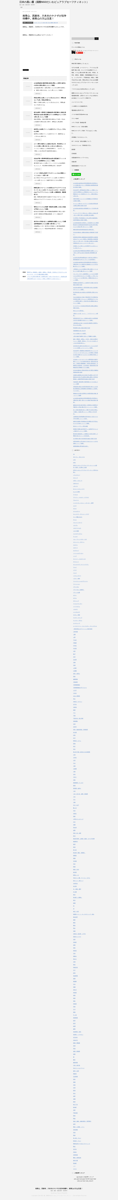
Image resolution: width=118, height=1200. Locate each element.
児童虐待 (75, 682)
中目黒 (75, 648)
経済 (74, 1023)
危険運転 (75, 721)
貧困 (74, 1082)
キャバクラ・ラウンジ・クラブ (81, 514)
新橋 (74, 858)
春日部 (75, 872)
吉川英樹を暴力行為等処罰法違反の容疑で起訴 (85, 438)
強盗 (74, 816)
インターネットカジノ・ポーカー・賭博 (83, 503)
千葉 (74, 715)
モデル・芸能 (76, 615)
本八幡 (75, 892)
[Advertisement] (35, 54)
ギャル (75, 519)
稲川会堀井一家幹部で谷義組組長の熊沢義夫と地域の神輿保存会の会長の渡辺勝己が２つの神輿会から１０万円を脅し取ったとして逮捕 (50, 115)
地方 (74, 746)
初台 (74, 698)
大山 (74, 763)
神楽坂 (75, 992)
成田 (74, 830)
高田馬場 (75, 1155)
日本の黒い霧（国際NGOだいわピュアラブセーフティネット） (54, 2)
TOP (21, 7)
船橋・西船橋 (76, 1043)
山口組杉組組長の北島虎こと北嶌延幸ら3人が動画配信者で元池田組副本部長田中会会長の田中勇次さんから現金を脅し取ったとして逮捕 (86, 224)
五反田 (75, 659)
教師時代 (75, 841)
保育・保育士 (76, 673)
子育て (75, 777)
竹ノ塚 (75, 1015)
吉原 (74, 724)
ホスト (75, 595)
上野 (74, 637)
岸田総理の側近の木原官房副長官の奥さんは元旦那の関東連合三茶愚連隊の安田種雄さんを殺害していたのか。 (85, 388)
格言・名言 (76, 911)
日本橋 (75, 861)
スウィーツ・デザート (78, 542)
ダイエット (76, 561)
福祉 (74, 1001)
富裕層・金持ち (77, 788)
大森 (74, 766)
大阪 (74, 771)
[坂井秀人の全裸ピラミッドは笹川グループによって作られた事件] (27, 136)
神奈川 (75, 989)
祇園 (74, 987)
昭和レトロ (76, 875)
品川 (74, 738)
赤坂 (74, 1085)
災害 (74, 961)
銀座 (74, 1101)
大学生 (75, 757)
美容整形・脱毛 (77, 1031)
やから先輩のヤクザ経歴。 (80, 333)
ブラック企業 (76, 592)
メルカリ (75, 609)
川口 (74, 799)
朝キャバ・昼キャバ (78, 880)
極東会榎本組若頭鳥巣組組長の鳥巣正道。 (84, 229)
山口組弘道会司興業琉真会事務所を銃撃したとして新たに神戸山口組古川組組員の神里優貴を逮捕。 (85, 252)
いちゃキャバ (76, 475)
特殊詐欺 (75, 967)
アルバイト (76, 500)
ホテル (75, 598)
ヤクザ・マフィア (38, 22)
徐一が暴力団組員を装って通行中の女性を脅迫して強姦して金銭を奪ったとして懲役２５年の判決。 (85, 411)
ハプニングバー (77, 575)
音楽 (74, 1132)
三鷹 (74, 634)
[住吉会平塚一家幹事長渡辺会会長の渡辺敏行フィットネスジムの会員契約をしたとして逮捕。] (27, 165)
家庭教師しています (78, 782)
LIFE (74, 459)
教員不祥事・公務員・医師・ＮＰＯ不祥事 (84, 838)
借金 (74, 676)
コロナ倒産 (76, 531)
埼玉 (74, 749)
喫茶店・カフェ (77, 740)
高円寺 (75, 1149)
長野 (74, 1110)
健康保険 (75, 679)
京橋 (74, 662)
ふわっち (75, 486)
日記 (74, 864)
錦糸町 (75, 1107)
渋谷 (74, 953)
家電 (74, 785)
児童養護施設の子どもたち (80, 687)
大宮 (74, 760)
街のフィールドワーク (78, 1068)
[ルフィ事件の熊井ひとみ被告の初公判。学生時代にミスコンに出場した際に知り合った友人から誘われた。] (27, 151)
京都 (74, 665)
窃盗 (74, 1006)
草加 (74, 1048)
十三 (74, 712)
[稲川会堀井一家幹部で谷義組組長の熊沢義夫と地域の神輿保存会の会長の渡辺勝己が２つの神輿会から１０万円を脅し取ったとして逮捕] (27, 119)
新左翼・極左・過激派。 (79, 852)
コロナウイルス (77, 528)
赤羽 (74, 1087)
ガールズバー (76, 511)
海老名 (75, 950)
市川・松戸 (76, 805)
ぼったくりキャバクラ (78, 489)
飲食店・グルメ (77, 1141)
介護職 (75, 671)
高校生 (75, 1152)
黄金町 (75, 1163)
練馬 (74, 1029)
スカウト (75, 545)
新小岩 (75, 850)
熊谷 (74, 964)
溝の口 (75, 959)
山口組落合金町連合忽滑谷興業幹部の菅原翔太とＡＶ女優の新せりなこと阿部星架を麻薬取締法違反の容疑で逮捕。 (85, 185)
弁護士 (75, 813)
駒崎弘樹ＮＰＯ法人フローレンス (81, 1143)
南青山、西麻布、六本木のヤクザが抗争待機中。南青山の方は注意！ (59, 1188)
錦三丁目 (75, 1104)
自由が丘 (75, 1040)
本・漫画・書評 (77, 889)
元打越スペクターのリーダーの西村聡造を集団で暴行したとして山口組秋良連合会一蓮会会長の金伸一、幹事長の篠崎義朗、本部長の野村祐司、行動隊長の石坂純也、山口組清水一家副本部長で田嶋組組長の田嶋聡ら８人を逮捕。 (85, 363)
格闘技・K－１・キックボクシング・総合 (83, 914)
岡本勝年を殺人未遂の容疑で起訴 (81, 328)
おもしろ (75, 477)
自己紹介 (75, 1037)
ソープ (75, 556)
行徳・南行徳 (76, 1065)
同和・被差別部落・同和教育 (80, 729)
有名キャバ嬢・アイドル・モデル (81, 878)
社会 (49, 22)
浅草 (74, 939)
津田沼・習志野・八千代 (79, 934)
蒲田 (74, 1054)
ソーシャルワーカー (78, 553)
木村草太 (75, 883)
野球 (74, 1090)
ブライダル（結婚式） (78, 589)
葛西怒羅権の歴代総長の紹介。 (81, 446)
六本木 (43, 22)
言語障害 (75, 1076)
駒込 (74, 1146)
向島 (74, 735)
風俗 (74, 1135)
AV (74, 454)
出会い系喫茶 (76, 696)
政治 (74, 836)
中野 (74, 651)
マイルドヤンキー (77, 603)
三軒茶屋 (75, 631)
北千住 (75, 704)
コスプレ (75, 525)
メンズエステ (76, 612)
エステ (75, 505)
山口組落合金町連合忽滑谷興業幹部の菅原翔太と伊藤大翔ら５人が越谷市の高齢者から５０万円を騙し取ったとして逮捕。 (85, 264)
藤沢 (74, 1059)
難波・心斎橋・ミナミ (78, 1127)
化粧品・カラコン (77, 701)
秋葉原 (75, 1003)
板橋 (74, 903)
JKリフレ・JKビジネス (79, 457)
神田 (74, 995)
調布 (74, 1079)
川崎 (74, 802)
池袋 (74, 931)
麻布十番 (56, 22)
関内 (74, 1115)
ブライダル (76, 587)
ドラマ (75, 570)
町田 (74, 973)
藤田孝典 (75, 1062)
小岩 (74, 791)
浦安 (74, 948)
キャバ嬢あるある (77, 517)
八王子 (75, 690)
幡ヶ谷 (75, 808)
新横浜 (75, 855)
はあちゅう (76, 483)
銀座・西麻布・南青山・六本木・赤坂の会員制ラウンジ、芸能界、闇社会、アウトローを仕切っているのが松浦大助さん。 (85, 341)
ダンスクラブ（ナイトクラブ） (81, 564)
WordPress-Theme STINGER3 (59, 1193)
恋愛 (74, 824)
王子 (74, 970)
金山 (74, 1093)
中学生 (75, 645)
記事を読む (37, 93)
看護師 (75, 981)
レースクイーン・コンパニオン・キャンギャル (85, 626)
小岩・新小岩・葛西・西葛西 (80, 794)
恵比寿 (75, 827)
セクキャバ (76, 550)
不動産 (75, 643)
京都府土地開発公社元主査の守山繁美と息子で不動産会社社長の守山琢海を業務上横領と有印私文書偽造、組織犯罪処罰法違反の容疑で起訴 (85, 377)
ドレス (75, 573)
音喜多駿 (75, 1129)
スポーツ (75, 547)
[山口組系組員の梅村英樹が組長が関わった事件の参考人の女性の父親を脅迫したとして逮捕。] (27, 90)
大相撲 (75, 768)
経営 (74, 1020)
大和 (74, 754)
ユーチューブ (76, 623)
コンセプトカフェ (77, 533)
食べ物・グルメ (77, 1138)
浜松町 (75, 942)
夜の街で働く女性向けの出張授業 (81, 752)
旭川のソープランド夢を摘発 (80, 426)
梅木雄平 (75, 917)
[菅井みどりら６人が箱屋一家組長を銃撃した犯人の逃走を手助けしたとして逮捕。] (27, 214)
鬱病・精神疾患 (77, 1157)
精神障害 (75, 1017)
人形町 (75, 668)
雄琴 (74, 1124)
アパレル (75, 494)
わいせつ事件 (76, 491)
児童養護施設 (76, 684)
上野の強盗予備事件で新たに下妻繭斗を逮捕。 (85, 336)
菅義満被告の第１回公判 (79, 330)
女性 (74, 774)
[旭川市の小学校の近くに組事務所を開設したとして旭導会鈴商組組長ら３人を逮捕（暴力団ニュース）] (27, 228)
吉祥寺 (75, 726)
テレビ (75, 567)
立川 (74, 1009)
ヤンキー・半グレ (77, 620)
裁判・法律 (76, 1071)
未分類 (75, 886)
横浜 (74, 922)
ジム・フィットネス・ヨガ (80, 539)
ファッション (76, 584)
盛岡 (74, 978)
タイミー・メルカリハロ (79, 559)
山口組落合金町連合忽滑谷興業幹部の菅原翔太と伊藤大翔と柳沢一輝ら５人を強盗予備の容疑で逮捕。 (85, 400)
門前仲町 (75, 1113)
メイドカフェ (76, 606)
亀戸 (74, 654)
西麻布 (51, 22)
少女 (74, 796)
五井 (74, 657)
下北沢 (75, 640)
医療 (74, 710)
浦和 (74, 945)
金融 (74, 1099)
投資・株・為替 (77, 833)
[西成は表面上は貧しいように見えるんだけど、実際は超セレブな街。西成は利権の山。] (27, 104)
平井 (74, 810)
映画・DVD (76, 869)
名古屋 (75, 732)
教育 (74, 844)
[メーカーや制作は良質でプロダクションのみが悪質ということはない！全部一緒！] (27, 180)
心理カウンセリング (78, 819)
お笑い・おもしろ (77, 480)
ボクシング (76, 601)
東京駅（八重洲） (77, 897)
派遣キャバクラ (77, 936)
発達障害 (75, 975)
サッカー (75, 536)
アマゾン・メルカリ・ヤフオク (81, 497)
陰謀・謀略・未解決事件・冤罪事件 (82, 1121)
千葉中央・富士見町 (78, 718)
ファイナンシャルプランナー (80, 581)
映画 (74, 866)
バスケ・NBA (76, 578)
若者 (74, 1045)
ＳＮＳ (75, 1169)
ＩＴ (74, 1166)
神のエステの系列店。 (78, 310)
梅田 (74, 920)
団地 (74, 743)
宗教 (74, 780)
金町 (74, 1096)
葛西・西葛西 (76, 1051)
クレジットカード (77, 522)
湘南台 (75, 956)
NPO (74, 462)
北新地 (75, 707)
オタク (75, 508)
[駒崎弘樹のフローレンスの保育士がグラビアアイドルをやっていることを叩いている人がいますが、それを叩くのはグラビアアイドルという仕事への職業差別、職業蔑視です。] (27, 194)
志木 (74, 822)
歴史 (74, 928)
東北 (74, 900)
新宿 (74, 847)
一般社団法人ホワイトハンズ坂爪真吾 (82, 629)
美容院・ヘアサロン (78, 1034)
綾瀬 (74, 1026)
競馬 (74, 1012)
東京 (47, 22)
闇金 (74, 1118)
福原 (74, 998)
